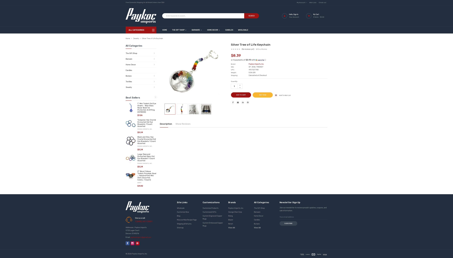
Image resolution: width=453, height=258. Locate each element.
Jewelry (136, 38)
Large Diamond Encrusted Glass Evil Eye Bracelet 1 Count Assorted (146, 157)
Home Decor (212, 30)
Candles (229, 30)
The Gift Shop (178, 30)
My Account (301, 2)
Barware (196, 30)
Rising (230, 216)
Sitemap (180, 228)
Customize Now (183, 212)
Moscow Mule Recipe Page (187, 220)
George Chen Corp (235, 212)
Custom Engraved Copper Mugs (212, 217)
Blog (178, 216)
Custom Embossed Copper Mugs (213, 224)
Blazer (230, 220)
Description (166, 124)
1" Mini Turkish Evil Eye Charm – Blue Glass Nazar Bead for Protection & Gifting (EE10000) (146, 107)
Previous (152, 97)
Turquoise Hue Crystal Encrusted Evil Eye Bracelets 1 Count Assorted (146, 123)
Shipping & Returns (184, 224)
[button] (279, 60)
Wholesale (243, 30)
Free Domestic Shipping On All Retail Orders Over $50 (145, 2)
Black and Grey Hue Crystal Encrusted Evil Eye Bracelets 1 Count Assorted (146, 140)
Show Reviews (183, 124)
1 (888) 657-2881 (143, 221)
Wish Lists (312, 2)
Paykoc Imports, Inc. (236, 208)
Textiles (129, 82)
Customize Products (210, 208)
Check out (322, 2)
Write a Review (261, 49)
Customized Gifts (209, 212)
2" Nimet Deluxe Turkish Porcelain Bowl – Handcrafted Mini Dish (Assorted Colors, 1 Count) (146, 175)
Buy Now (262, 95)
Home (164, 30)
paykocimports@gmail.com (140, 237)
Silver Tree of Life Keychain (152, 38)
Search (251, 16)
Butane (129, 76)
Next (155, 97)
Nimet (230, 224)
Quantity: (234, 81)
